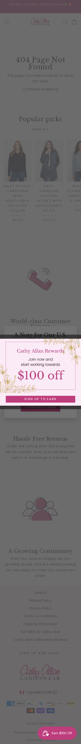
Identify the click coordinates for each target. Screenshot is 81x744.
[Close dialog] (78, 342)
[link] (40, 366)
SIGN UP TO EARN (40, 399)
